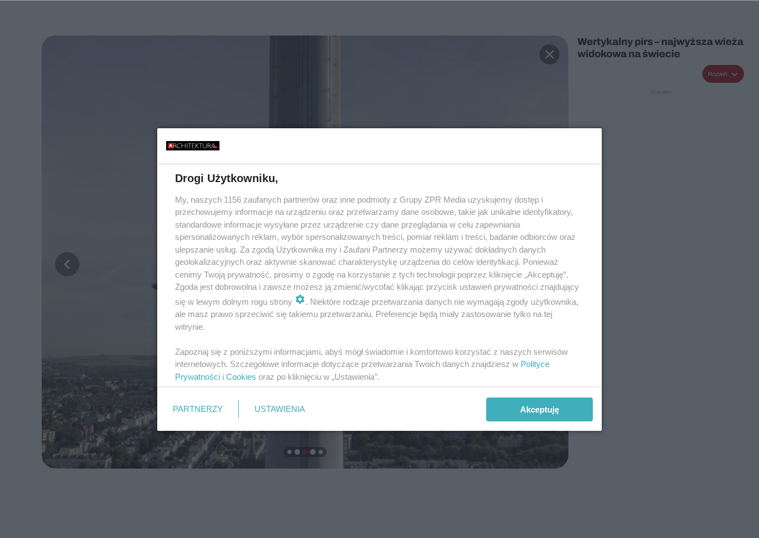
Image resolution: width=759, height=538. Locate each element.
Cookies (241, 376)
